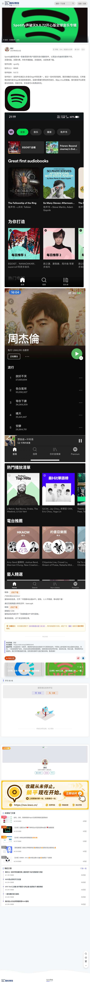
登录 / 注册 (82, 4)
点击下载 (14, 592)
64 (47, 773)
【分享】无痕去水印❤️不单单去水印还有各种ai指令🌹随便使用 (34, 827)
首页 (6, 40)
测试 (11, 48)
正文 (18, 40)
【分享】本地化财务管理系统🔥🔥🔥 (26, 838)
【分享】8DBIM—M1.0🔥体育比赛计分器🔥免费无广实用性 (33, 858)
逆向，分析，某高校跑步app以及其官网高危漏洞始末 (31, 817)
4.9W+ (40, 773)
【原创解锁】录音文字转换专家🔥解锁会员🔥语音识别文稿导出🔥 (35, 848)
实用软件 (12, 40)
